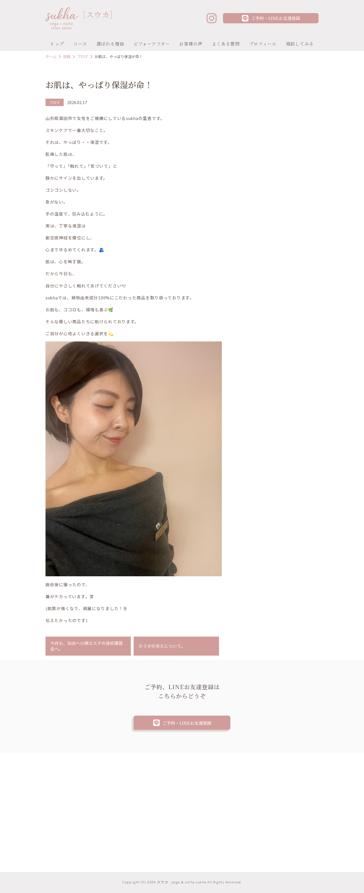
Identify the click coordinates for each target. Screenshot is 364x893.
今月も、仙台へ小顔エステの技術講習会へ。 (86, 646)
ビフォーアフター (152, 44)
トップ (57, 44)
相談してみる (300, 44)
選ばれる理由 (110, 44)
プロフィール (263, 44)
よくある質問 (226, 44)
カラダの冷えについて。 (161, 646)
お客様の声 (190, 44)
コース (80, 44)
